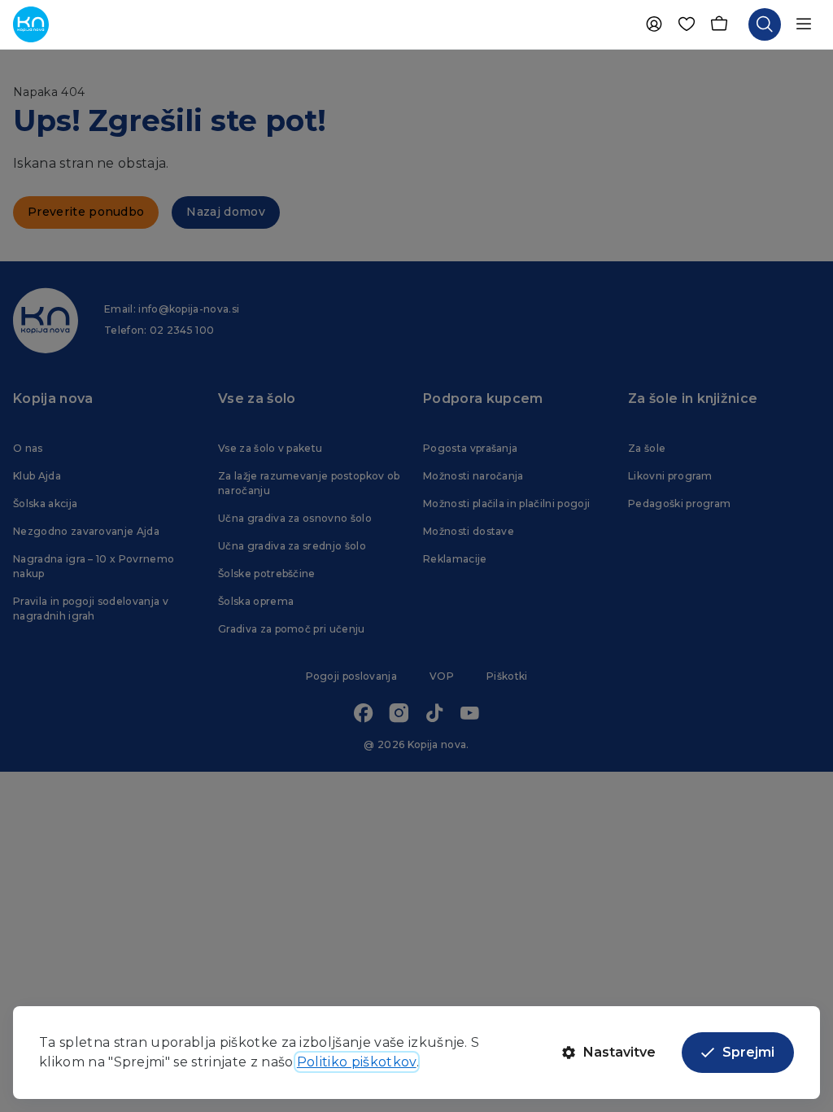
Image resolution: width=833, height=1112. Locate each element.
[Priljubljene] (686, 24)
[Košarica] (719, 24)
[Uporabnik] (654, 24)
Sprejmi (748, 1052)
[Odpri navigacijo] (803, 24)
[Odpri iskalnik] (764, 24)
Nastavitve (619, 1052)
